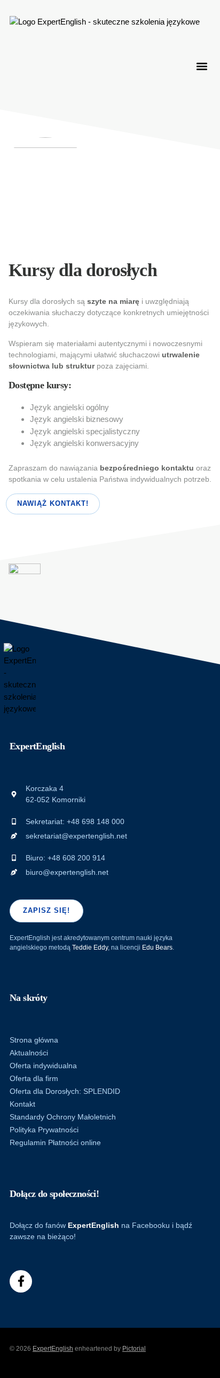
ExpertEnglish (53, 1348)
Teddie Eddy (90, 947)
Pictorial (134, 1348)
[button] (201, 66)
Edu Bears (157, 947)
